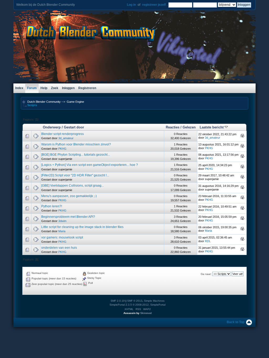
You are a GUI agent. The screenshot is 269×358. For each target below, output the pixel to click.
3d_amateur (66, 138)
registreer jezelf (154, 5)
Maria (61, 231)
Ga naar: (206, 274)
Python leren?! (51, 206)
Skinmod (146, 313)
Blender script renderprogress (62, 134)
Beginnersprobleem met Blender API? (68, 217)
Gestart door (74, 127)
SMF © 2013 (134, 300)
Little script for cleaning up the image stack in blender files (82, 227)
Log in (131, 5)
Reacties (172, 127)
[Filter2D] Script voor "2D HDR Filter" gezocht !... (75, 175)
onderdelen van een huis (59, 247)
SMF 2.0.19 (118, 300)
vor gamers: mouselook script (62, 237)
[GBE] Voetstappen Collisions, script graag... (72, 185)
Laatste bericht (212, 127)
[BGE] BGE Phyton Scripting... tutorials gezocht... (75, 154)
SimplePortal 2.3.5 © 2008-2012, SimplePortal (137, 304)
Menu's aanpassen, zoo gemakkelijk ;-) (69, 196)
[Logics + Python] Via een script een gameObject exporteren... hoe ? (89, 165)
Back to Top (235, 322)
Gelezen (189, 127)
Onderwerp (52, 127)
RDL (208, 241)
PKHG (62, 148)
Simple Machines (154, 300)
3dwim (62, 221)
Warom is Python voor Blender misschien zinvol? (76, 144)
